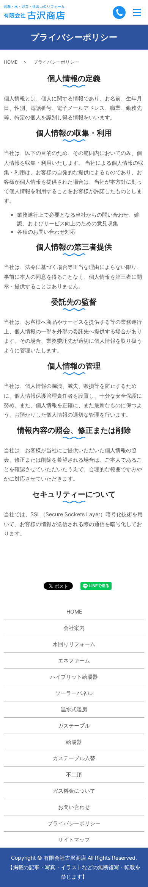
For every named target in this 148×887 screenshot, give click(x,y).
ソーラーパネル (74, 693)
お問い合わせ (74, 807)
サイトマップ (74, 839)
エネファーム (74, 660)
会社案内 (74, 628)
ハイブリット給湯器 (74, 676)
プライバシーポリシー (74, 823)
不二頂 (74, 774)
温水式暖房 (74, 709)
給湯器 (74, 742)
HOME (10, 62)
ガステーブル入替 (74, 758)
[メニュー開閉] (137, 12)
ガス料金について (74, 790)
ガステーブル (74, 725)
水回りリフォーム (74, 644)
